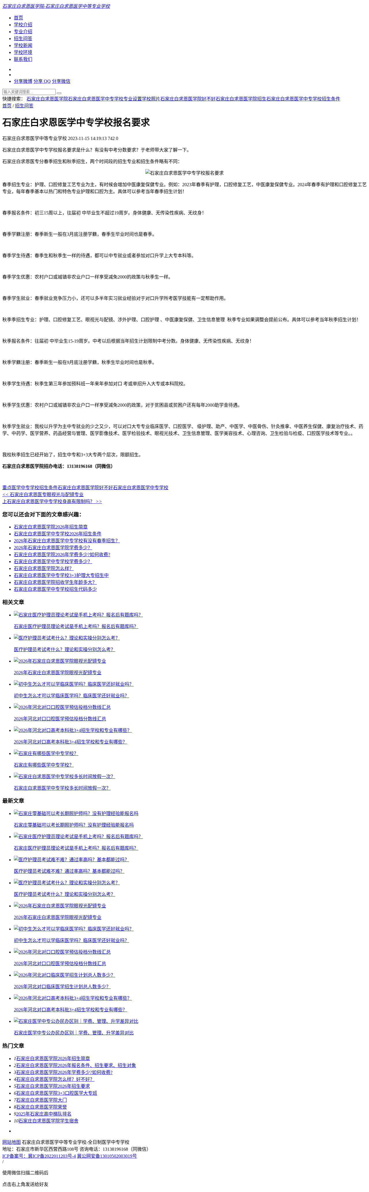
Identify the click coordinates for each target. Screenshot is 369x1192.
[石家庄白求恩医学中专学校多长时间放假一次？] (64, 776)
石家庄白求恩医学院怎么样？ (44, 568)
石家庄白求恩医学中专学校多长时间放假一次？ (62, 788)
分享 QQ (42, 81)
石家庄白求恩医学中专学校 (95, 98)
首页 (18, 17)
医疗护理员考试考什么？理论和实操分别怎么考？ (64, 649)
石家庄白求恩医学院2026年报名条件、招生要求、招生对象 (76, 1065)
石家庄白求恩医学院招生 (241, 98)
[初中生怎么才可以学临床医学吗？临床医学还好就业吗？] (74, 684)
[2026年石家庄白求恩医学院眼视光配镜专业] (60, 661)
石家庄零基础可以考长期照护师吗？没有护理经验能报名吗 (74, 825)
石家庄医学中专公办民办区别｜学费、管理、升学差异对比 (74, 1032)
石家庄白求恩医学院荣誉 (41, 1107)
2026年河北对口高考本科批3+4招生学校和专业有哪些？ (70, 741)
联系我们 (23, 59)
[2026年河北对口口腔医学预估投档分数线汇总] (62, 707)
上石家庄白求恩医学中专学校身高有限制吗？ (52, 501)
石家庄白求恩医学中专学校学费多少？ (53, 561)
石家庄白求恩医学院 (47, 98)
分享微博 (23, 81)
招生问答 (23, 38)
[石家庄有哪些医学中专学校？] (46, 753)
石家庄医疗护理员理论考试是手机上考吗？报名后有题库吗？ (76, 626)
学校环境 (23, 52)
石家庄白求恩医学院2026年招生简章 (51, 526)
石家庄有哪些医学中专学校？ (44, 765)
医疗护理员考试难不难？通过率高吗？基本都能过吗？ (69, 871)
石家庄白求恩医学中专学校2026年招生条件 (57, 533)
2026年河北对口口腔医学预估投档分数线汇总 (60, 718)
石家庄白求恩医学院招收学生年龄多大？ (55, 582)
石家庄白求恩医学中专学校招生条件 (303, 98)
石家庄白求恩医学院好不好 (188, 98)
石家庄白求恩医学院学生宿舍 (48, 1120)
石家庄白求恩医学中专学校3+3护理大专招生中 (61, 575)
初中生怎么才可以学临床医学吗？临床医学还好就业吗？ (71, 695)
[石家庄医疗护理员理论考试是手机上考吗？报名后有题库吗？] (78, 614)
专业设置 (132, 98)
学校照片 (151, 98)
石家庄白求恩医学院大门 (41, 1100)
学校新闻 (23, 45)
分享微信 (61, 81)
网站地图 (11, 1142)
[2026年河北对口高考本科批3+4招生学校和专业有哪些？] (73, 730)
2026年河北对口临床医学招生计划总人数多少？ (62, 986)
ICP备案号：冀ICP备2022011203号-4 (39, 1156)
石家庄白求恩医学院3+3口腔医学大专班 (56, 1093)
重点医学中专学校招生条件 (30, 487)
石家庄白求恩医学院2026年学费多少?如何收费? (62, 554)
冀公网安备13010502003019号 (107, 1156)
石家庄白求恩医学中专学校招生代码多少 (55, 589)
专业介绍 (23, 31)
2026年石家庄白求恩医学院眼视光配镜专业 (57, 672)
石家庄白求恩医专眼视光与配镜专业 (43, 494)
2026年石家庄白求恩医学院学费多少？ (53, 547)
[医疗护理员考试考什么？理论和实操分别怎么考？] (67, 638)
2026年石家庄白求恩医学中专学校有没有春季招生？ (67, 540)
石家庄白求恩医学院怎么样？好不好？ (55, 1079)
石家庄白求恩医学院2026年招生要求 (53, 1086)
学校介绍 (23, 24)
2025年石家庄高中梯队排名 (43, 1113)
